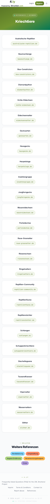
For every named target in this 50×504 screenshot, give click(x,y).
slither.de (25, 428)
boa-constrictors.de (25, 74)
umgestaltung (32, 454)
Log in (31, 3)
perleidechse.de (25, 228)
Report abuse (19, 491)
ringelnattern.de (25, 274)
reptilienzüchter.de (25, 320)
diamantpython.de (25, 90)
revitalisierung (17, 454)
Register (39, 3)
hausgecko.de (25, 151)
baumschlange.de (25, 59)
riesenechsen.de (25, 259)
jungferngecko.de (25, 197)
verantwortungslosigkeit (34, 458)
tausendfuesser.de (25, 382)
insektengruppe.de (25, 182)
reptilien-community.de (25, 289)
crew (25, 463)
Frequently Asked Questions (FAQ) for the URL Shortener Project (23, 483)
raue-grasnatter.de (25, 243)
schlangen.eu (25, 336)
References (31, 491)
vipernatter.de (25, 397)
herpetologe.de (25, 167)
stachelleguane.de (25, 366)
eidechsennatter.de (25, 120)
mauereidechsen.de (25, 213)
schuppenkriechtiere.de (25, 351)
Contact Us (38, 487)
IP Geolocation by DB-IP (32, 498)
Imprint (10, 487)
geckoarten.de (25, 136)
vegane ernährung (14, 458)
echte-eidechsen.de (25, 105)
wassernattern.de (25, 412)
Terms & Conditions (23, 487)
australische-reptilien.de (25, 44)
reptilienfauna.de (25, 305)
